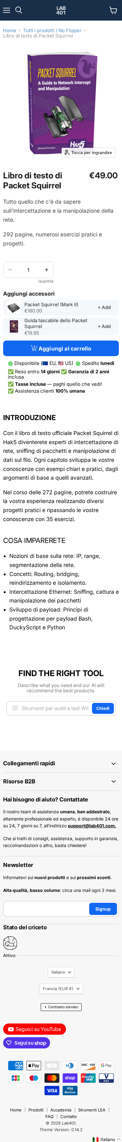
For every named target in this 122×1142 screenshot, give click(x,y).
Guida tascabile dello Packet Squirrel (55, 323)
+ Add (104, 307)
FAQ (49, 1116)
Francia (58, 988)
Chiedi (102, 708)
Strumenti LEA (91, 1109)
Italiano (58, 972)
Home (9, 30)
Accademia (60, 1109)
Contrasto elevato (61, 1006)
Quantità (45, 281)
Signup (103, 909)
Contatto (68, 1116)
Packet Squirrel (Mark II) (57, 305)
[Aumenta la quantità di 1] (46, 270)
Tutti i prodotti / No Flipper (52, 30)
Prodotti (35, 1109)
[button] (107, 1139)
